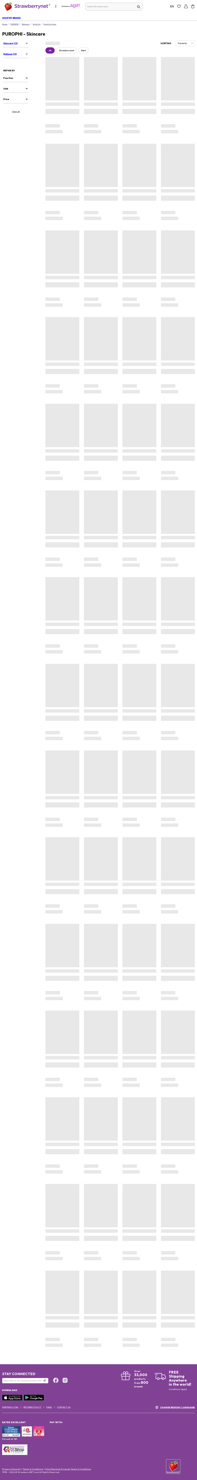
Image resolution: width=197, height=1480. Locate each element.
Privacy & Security (11, 1469)
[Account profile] (186, 6)
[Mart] (71, 7)
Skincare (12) (10, 43)
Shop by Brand (11, 17)
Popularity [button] (182, 43)
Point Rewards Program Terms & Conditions (68, 1469)
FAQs (49, 1407)
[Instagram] (65, 1380)
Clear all (16, 111)
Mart (83, 50)
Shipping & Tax (10, 1407)
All (50, 50)
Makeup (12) (10, 54)
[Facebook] (56, 1380)
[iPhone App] (13, 1400)
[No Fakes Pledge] (39, 1434)
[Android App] (34, 1400)
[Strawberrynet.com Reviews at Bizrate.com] (11, 1436)
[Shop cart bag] (193, 6)
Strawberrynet (66, 50)
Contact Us (64, 1407)
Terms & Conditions (33, 1469)
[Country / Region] (172, 6)
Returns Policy (32, 1407)
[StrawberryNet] (26, 6)
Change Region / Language (177, 1407)
